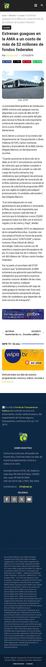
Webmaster (37, 660)
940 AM (8, 527)
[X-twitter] (21, 499)
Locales (21, 16)
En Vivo (8, 517)
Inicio (4, 16)
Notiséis (12, 16)
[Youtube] (29, 499)
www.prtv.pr (7, 381)
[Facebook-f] (7, 499)
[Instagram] (14, 499)
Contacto (29, 664)
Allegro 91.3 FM (12, 522)
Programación (11, 532)
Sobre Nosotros (18, 664)
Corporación (10, 543)
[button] (42, 5)
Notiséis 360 (12, 55)
